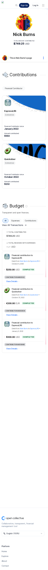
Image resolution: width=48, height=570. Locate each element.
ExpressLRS (34, 261)
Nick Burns (24, 261)
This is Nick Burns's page (21, 58)
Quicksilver (34, 295)
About (4, 561)
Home (4, 551)
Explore (5, 556)
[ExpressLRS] (7, 103)
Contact (5, 566)
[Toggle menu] (43, 5)
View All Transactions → (14, 225)
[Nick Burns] (5, 58)
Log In (35, 5)
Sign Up (24, 5)
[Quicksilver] (7, 151)
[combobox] (23, 533)
